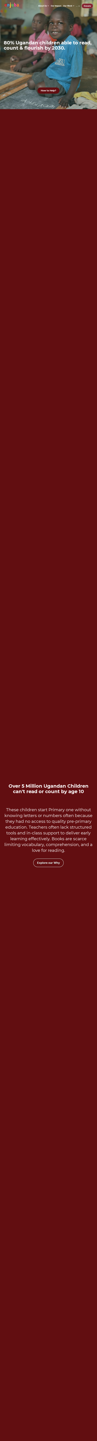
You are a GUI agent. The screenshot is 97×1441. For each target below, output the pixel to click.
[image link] (12, 6)
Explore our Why (48, 862)
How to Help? (48, 90)
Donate (87, 6)
